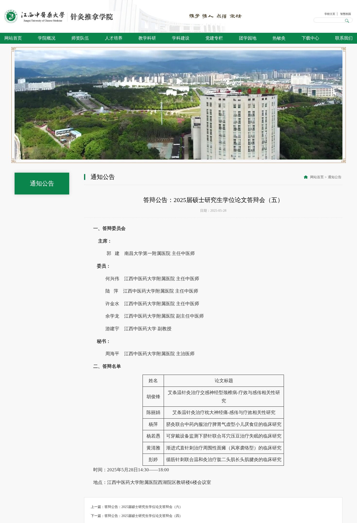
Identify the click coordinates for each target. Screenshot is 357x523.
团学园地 (247, 38)
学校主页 (324, 13)
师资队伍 (80, 38)
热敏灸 (279, 38)
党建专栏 (214, 38)
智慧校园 (343, 13)
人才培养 (113, 38)
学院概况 (46, 38)
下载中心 (310, 38)
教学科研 (147, 38)
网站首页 (13, 38)
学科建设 (180, 38)
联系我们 (344, 38)
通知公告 (334, 177)
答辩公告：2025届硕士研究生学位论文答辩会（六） (143, 507)
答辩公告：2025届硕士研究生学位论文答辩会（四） (143, 516)
